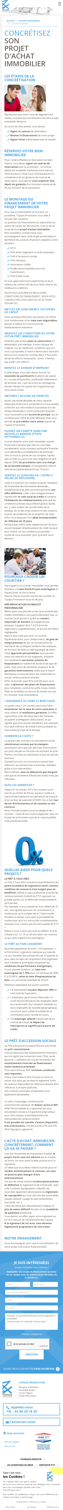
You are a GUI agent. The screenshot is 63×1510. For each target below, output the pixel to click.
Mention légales (11, 1441)
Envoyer (31, 1354)
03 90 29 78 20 (26, 1411)
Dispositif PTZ (47, 1465)
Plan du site (9, 1446)
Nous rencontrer (15, 1433)
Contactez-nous (22, 1422)
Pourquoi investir (31, 1459)
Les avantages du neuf (20, 1465)
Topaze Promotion (32, 1382)
